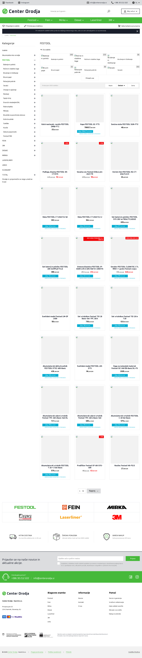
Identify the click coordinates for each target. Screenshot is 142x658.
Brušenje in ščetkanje (10, 73)
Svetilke (6, 123)
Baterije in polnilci (9, 64)
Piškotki (68, 652)
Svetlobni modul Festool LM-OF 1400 (55, 318)
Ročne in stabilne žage (11, 69)
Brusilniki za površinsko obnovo (14, 115)
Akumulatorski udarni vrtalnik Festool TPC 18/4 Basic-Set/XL (55, 417)
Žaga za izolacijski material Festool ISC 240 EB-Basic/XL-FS (124, 367)
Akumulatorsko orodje (11, 55)
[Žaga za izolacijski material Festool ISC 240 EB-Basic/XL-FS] (125, 350)
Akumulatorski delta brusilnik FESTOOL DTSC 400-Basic (55, 367)
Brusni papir (7, 77)
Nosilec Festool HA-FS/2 (124, 466)
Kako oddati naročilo (116, 606)
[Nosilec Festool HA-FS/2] (125, 449)
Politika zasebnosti (54, 652)
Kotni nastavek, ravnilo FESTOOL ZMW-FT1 (55, 125)
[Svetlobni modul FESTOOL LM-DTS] (90, 350)
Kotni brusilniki (8, 119)
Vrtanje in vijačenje (9, 90)
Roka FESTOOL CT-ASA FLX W (55, 217)
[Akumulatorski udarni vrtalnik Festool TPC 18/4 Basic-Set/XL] (55, 400)
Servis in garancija (115, 598)
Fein (49, 602)
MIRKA (5, 155)
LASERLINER (7, 160)
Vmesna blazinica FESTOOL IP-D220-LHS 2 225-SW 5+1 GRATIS (89, 268)
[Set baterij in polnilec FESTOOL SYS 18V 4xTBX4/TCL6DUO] (125, 201)
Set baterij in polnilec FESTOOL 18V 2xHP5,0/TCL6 (55, 268)
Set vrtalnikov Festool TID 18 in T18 (124, 318)
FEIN (4, 141)
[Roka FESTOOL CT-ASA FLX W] (55, 201)
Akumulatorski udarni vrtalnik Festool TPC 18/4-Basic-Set (89, 417)
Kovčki (5, 128)
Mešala (5, 111)
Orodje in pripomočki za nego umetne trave (17, 180)
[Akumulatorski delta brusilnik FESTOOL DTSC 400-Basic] (55, 350)
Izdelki (7, 35)
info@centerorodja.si (43, 578)
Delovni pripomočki (10, 132)
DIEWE (5, 150)
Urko (49, 622)
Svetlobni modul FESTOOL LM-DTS (90, 367)
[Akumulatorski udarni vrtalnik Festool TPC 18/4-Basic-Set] (90, 400)
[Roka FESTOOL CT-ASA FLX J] (90, 201)
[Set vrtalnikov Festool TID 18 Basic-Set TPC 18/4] (90, 300)
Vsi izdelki (46, 50)
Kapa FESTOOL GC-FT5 (89, 124)
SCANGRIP (6, 170)
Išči (108, 11)
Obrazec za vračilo (115, 610)
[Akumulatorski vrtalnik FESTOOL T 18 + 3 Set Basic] (55, 449)
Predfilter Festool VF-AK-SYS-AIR (90, 467)
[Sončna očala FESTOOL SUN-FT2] (125, 108)
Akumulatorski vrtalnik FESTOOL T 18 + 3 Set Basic (55, 467)
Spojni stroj (7, 98)
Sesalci (5, 86)
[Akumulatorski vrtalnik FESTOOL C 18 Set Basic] (125, 400)
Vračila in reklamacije (116, 602)
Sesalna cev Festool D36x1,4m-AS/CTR (90, 173)
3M (3, 146)
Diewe (50, 610)
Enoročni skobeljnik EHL (11, 102)
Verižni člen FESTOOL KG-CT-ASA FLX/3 (124, 173)
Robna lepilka (8, 107)
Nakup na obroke (115, 614)
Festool (50, 598)
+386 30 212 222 (20, 578)
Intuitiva (134, 652)
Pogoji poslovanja (37, 652)
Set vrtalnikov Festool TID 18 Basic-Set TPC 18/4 (90, 318)
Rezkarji (6, 94)
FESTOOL (13, 35)
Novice (80, 598)
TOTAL (5, 175)
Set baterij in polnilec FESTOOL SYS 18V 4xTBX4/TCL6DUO (124, 218)
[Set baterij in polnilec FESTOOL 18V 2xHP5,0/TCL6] (55, 251)
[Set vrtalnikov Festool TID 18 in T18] (125, 300)
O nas (80, 606)
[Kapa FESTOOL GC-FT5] (90, 108)
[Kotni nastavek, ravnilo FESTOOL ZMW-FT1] (55, 108)
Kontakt (81, 602)
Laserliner (96, 20)
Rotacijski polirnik (9, 81)
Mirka (49, 606)
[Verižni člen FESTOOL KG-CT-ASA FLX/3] (125, 156)
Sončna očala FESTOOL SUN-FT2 (124, 124)
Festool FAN (7, 136)
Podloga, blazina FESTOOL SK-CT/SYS (55, 173)
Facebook (130, 577)
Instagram (137, 577)
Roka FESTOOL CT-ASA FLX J (90, 217)
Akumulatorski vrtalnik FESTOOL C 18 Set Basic (124, 417)
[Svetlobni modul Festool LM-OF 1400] (55, 300)
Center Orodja (12, 652)
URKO (4, 165)
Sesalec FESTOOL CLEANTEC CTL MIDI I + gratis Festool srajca (125, 268)
